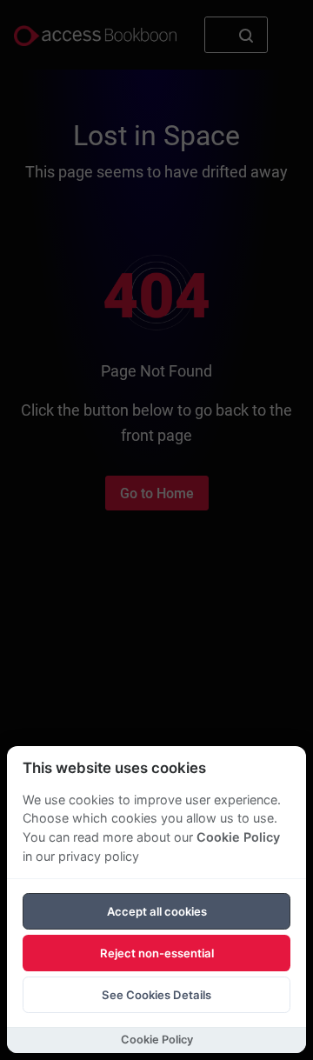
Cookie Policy (238, 837)
